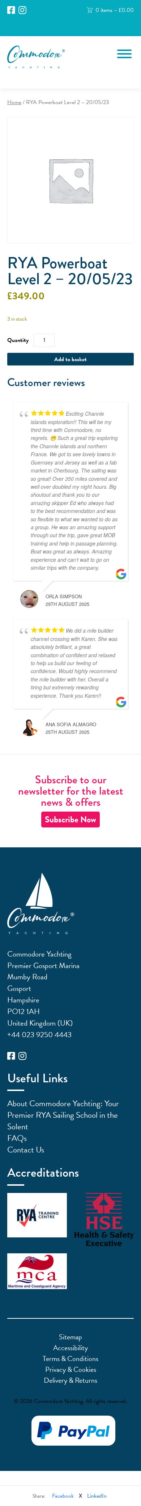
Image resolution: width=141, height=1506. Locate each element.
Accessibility (70, 1347)
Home (14, 102)
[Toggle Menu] (124, 54)
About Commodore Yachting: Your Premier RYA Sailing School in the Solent (63, 1115)
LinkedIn (97, 1496)
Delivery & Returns (70, 1380)
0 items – (114, 10)
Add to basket (70, 359)
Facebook (63, 1496)
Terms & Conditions (70, 1358)
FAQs (17, 1138)
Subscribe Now (70, 819)
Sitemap (70, 1336)
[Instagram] (22, 10)
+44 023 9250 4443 (39, 1034)
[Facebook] (11, 10)
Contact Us (25, 1149)
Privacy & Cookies (70, 1369)
